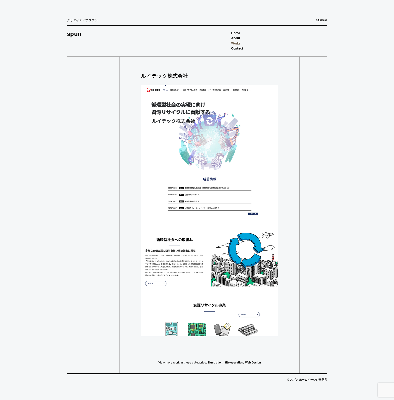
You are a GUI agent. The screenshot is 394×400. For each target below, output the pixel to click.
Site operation (233, 362)
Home (235, 33)
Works (235, 43)
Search (321, 20)
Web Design (253, 362)
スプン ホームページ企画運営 (308, 379)
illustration (215, 362)
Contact (237, 48)
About (235, 38)
